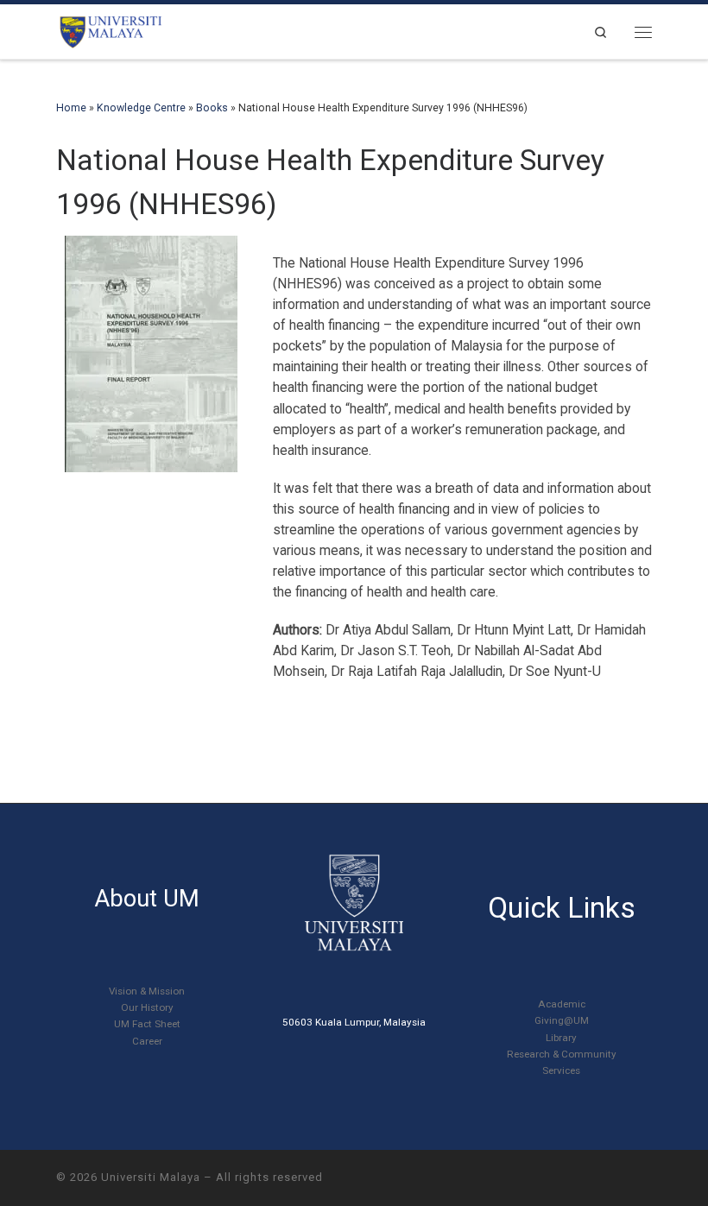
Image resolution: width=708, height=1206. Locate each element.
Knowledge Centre (141, 108)
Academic (561, 1004)
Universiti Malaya (150, 1177)
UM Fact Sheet (147, 1024)
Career (147, 1041)
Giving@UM (561, 1020)
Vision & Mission (147, 991)
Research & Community (561, 1054)
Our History (147, 1007)
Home (71, 108)
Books (212, 108)
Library (561, 1038)
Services (561, 1070)
